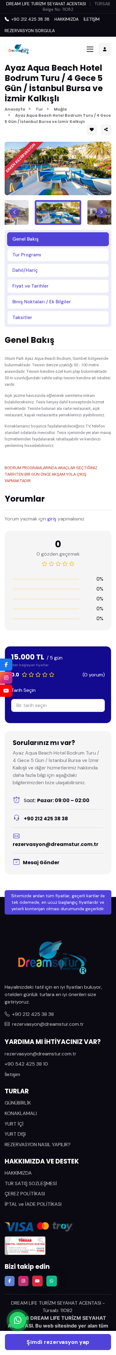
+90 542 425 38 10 (26, 1064)
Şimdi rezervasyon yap (58, 1342)
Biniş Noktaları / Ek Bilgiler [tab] (41, 302)
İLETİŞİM (92, 19)
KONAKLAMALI (21, 1113)
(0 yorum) (94, 674)
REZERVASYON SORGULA (30, 30)
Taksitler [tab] (22, 317)
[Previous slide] (14, 212)
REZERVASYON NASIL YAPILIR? (38, 1144)
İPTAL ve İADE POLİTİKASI (33, 1204)
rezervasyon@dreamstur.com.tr (55, 844)
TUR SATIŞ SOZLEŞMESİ (31, 1183)
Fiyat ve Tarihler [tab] (30, 286)
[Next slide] (101, 212)
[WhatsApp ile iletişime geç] (17, 1319)
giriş (51, 518)
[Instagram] (6, 677)
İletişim (12, 1074)
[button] (106, 129)
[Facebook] (6, 665)
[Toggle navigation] (90, 49)
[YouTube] (6, 690)
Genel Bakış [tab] (25, 239)
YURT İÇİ (14, 1124)
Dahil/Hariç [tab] (25, 270)
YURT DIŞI (15, 1134)
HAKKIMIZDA (66, 19)
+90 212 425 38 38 (45, 818)
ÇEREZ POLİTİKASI (25, 1193)
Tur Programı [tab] (26, 255)
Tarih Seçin (23, 690)
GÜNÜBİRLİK (18, 1103)
